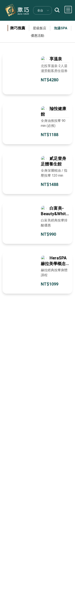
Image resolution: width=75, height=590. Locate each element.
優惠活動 (37, 36)
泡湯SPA (60, 28)
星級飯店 (39, 28)
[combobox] (41, 10)
